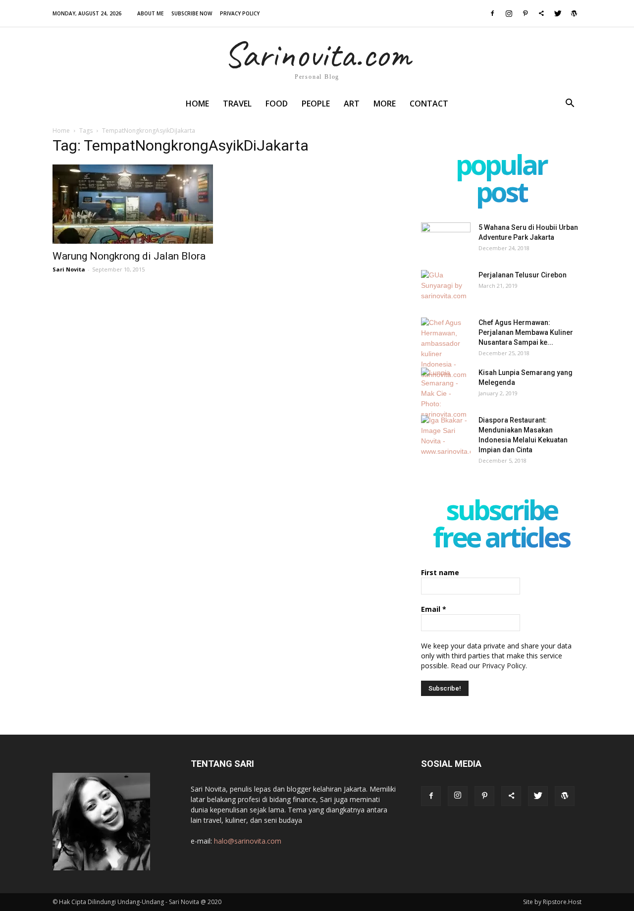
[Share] (541, 13)
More (384, 103)
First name (440, 572)
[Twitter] (557, 13)
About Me (150, 13)
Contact (429, 103)
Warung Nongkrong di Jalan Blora (129, 256)
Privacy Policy (240, 13)
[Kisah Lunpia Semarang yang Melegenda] (446, 394)
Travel (237, 103)
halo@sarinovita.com (247, 841)
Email (433, 609)
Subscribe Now (191, 13)
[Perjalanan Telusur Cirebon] (446, 287)
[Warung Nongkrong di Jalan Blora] (133, 204)
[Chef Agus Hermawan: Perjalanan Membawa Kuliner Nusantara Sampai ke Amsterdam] (446, 349)
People (316, 103)
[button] (569, 104)
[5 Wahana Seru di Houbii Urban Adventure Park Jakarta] (446, 239)
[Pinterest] (525, 13)
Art (352, 103)
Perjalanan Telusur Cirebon (522, 275)
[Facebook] (492, 13)
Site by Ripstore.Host (552, 902)
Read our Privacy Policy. (489, 665)
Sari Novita (69, 269)
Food (276, 103)
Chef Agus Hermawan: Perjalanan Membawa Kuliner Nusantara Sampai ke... (525, 332)
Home (197, 103)
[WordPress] (574, 13)
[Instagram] (508, 13)
